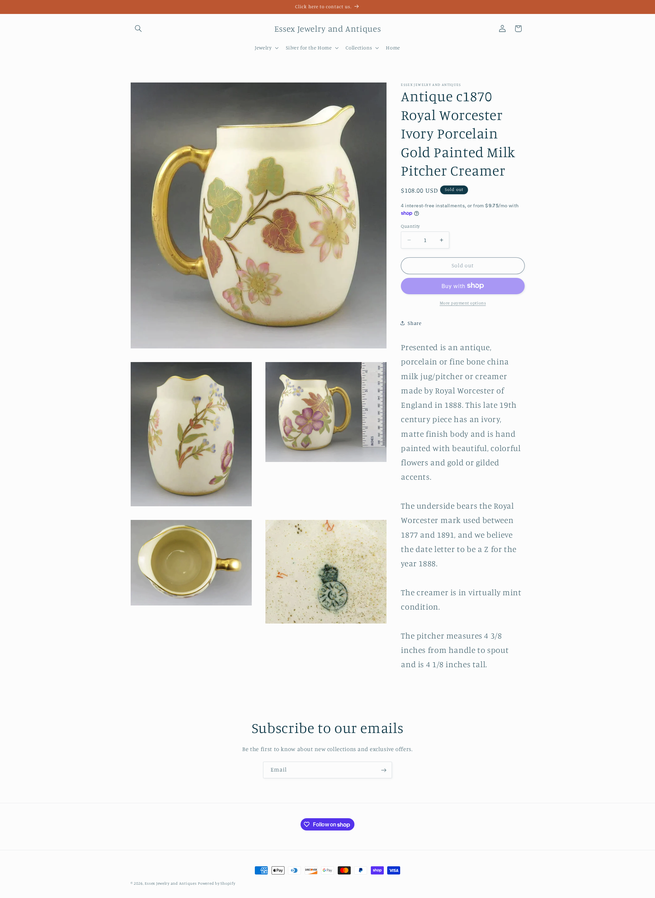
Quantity (410, 226)
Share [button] (414, 323)
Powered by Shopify (216, 883)
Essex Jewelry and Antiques (170, 883)
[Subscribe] (384, 770)
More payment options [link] (463, 302)
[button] (138, 28)
